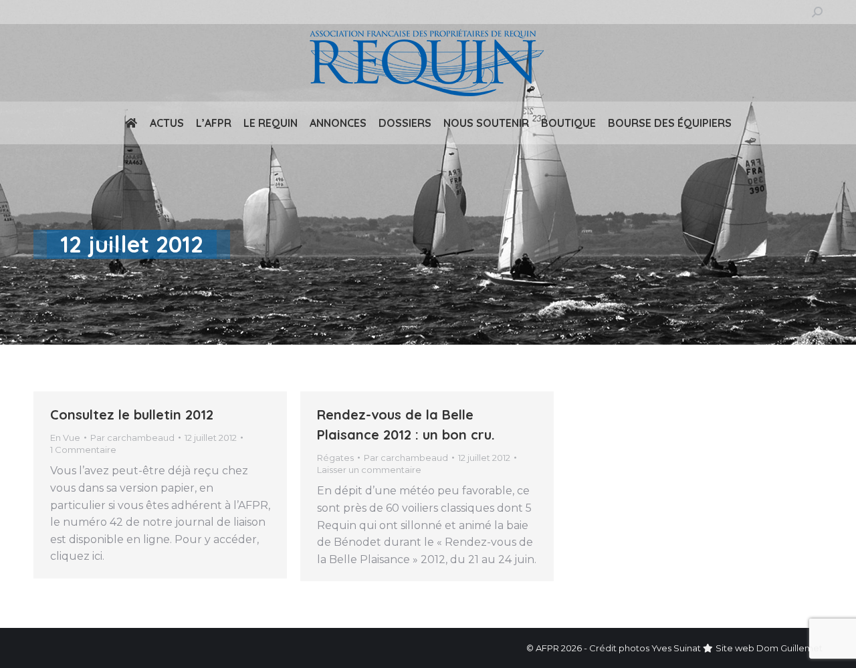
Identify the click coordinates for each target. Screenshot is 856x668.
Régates (335, 457)
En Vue (65, 437)
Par (132, 437)
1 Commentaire (83, 449)
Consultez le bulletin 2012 (131, 414)
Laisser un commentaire (369, 469)
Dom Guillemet (789, 648)
